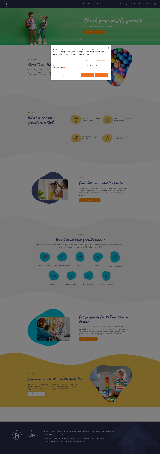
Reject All (87, 75)
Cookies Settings (59, 75)
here (93, 65)
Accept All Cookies (101, 75)
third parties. (101, 60)
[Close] (108, 48)
